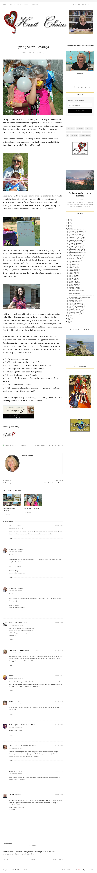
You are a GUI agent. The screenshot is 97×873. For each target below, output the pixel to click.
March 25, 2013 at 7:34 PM (16, 590)
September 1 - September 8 (76, 254)
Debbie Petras (9, 445)
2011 (69, 316)
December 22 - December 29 (77, 231)
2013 (69, 228)
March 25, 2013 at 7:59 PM (16, 625)
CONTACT (26, 4)
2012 (69, 315)
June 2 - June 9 (73, 273)
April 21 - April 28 (74, 282)
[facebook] (73, 4)
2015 (69, 225)
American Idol (86, 131)
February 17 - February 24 (76, 304)
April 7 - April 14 (73, 285)
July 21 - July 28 (73, 263)
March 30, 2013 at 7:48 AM (16, 797)
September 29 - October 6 (76, 248)
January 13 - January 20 (76, 312)
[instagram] (76, 4)
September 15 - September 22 (77, 251)
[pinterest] (86, 4)
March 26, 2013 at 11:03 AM (16, 703)
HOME (4, 4)
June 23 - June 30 (74, 269)
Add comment (8, 843)
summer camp (9, 276)
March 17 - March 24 (75, 298)
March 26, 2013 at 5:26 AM (16, 678)
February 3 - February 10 (76, 307)
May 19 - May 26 (73, 276)
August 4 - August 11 (75, 260)
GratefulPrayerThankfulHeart (21, 650)
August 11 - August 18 (75, 258)
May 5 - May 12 (73, 279)
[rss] (88, 4)
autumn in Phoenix (85, 135)
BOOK (19, 4)
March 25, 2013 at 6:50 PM (16, 528)
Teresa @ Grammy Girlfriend (21, 724)
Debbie (11, 676)
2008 (69, 321)
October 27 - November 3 (76, 241)
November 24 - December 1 (76, 237)
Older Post (8, 859)
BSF (67, 135)
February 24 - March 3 (75, 303)
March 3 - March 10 (74, 301)
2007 (69, 323)
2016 (69, 223)
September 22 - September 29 (77, 249)
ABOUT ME (12, 4)
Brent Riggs (74, 135)
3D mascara (80, 128)
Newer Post (57, 859)
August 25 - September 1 (76, 255)
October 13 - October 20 (76, 245)
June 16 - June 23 (74, 270)
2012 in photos (70, 128)
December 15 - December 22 (76, 232)
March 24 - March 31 (75, 288)
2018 (69, 220)
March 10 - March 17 (75, 300)
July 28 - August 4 (74, 261)
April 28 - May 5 (73, 281)
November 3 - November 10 (76, 240)
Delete (57, 525)
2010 (69, 318)
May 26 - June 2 (73, 275)
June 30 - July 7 (73, 267)
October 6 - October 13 (75, 246)
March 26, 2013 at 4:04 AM (16, 652)
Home (33, 859)
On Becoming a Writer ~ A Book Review (79, 297)
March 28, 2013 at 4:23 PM (16, 773)
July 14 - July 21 (73, 264)
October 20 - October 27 (76, 243)
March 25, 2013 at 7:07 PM (16, 551)
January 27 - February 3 (76, 309)
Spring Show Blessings (31, 508)
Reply (61, 525)
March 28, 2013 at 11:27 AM (16, 748)
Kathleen (13, 701)
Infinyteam (85, 869)
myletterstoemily (16, 622)
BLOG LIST (35, 4)
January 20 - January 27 (76, 310)
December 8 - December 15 (76, 234)
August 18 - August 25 (75, 257)
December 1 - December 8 (76, 235)
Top (92, 869)
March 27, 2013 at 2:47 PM (16, 727)
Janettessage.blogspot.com (21, 745)
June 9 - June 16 (73, 272)
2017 (69, 222)
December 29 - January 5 (76, 229)
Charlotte (13, 794)
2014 (69, 226)
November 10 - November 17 (77, 238)
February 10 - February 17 (76, 306)
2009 (69, 320)
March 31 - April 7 (74, 287)
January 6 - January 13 (75, 313)
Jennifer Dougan (16, 549)
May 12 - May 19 (73, 278)
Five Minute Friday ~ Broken (76, 290)
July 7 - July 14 (73, 266)
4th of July (89, 128)
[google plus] (82, 4)
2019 (69, 219)
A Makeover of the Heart (73, 131)
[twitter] (79, 4)
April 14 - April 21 (74, 284)
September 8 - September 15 (76, 252)
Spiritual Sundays (11, 343)
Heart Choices (19, 869)
